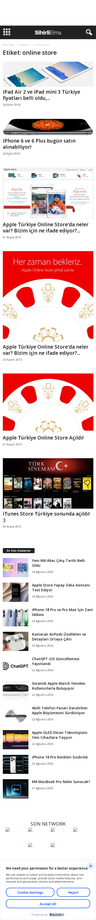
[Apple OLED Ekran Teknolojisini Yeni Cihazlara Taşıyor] (15, 739)
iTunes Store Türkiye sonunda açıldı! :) (46, 516)
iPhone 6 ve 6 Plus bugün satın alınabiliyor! (39, 143)
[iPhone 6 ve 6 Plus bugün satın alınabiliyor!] (48, 127)
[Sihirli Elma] (38, 839)
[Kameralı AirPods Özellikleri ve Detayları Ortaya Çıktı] (15, 641)
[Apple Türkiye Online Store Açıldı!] (48, 402)
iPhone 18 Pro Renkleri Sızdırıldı (60, 757)
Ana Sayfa (8, 45)
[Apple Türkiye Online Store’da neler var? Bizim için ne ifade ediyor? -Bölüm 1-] (48, 296)
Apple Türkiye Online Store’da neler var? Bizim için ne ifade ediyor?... (46, 227)
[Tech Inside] (83, 839)
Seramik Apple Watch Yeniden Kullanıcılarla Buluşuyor (58, 686)
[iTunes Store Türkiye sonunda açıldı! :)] (48, 483)
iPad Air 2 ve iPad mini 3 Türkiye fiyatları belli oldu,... (41, 95)
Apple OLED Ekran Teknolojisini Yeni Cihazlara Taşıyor (59, 735)
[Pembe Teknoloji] (38, 854)
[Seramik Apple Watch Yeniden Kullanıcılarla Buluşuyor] (15, 690)
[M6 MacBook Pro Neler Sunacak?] (15, 788)
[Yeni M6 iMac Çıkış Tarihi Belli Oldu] (15, 567)
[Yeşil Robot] (61, 839)
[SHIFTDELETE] (16, 839)
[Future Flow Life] (61, 854)
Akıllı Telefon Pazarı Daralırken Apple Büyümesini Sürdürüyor (60, 710)
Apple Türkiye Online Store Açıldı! (43, 437)
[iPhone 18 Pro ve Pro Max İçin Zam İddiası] (15, 616)
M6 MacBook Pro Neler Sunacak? (61, 781)
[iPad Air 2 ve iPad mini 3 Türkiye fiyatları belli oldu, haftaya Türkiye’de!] (48, 74)
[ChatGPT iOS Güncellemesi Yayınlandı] (15, 666)
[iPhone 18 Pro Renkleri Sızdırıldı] (15, 764)
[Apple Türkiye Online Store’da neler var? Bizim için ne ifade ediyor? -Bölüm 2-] (48, 193)
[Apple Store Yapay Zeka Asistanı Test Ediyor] (15, 592)
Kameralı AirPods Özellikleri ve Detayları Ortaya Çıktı (59, 636)
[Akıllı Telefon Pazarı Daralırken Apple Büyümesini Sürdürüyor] (15, 715)
